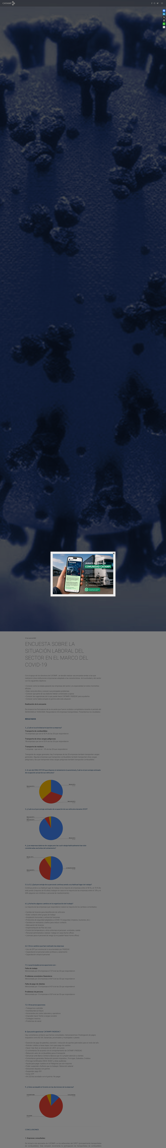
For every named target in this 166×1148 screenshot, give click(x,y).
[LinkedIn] (164, 14)
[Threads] (164, 20)
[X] (164, 17)
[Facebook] (164, 10)
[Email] (164, 27)
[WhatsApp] (164, 23)
